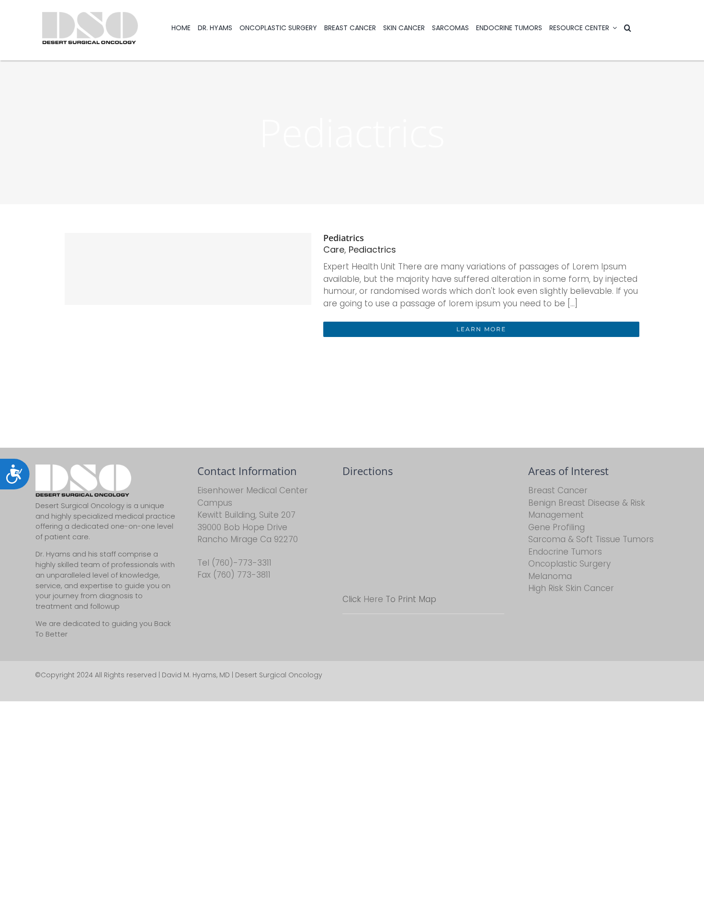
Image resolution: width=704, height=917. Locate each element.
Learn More (481, 329)
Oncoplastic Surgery (569, 563)
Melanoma (550, 576)
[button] (627, 27)
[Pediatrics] (188, 269)
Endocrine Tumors (565, 551)
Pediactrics (372, 249)
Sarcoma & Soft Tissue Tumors (591, 539)
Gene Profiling (556, 527)
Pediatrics (343, 238)
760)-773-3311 (243, 563)
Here (373, 599)
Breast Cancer (558, 490)
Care (333, 249)
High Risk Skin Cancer (571, 588)
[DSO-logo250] (90, 16)
